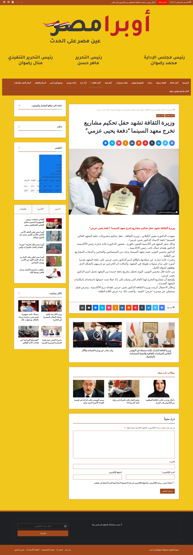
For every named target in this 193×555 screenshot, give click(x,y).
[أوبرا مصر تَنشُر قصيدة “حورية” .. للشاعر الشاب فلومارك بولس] (54, 248)
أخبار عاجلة (174, 83)
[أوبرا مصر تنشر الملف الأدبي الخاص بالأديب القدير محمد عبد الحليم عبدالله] (54, 236)
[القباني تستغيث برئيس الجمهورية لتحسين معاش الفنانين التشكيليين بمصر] (54, 223)
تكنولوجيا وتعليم (138, 83)
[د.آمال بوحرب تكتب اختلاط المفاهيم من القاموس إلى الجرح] (159, 388)
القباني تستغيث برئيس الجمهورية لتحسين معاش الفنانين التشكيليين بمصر (34, 222)
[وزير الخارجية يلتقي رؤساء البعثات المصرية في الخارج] (51, 306)
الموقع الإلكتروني (115, 472)
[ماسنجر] (105, 143)
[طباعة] (82, 308)
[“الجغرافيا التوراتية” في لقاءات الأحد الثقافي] (28, 331)
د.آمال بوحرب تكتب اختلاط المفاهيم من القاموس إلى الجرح (133, 2)
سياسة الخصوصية (48, 549)
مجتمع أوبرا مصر (56, 83)
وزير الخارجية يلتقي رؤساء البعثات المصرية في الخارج (52, 317)
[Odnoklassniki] (125, 143)
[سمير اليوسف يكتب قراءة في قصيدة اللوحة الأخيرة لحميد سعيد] (88, 388)
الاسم (172, 461)
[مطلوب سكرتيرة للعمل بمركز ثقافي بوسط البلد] (54, 273)
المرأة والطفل (40, 83)
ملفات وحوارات (122, 83)
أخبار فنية (108, 83)
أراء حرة (83, 83)
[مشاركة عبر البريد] (89, 308)
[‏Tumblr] (152, 143)
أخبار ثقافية (96, 83)
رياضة (150, 83)
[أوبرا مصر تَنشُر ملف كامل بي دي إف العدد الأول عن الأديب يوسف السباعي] (54, 261)
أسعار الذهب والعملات (22, 83)
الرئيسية (185, 83)
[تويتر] (165, 143)
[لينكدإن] (158, 143)
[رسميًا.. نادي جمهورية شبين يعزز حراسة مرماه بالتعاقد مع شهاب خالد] (28, 306)
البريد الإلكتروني (168, 472)
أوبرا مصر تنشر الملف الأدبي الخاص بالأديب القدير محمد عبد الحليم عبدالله (31, 235)
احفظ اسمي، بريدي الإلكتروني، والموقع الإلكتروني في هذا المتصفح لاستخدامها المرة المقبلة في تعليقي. (133, 482)
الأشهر (57, 209)
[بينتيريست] (145, 143)
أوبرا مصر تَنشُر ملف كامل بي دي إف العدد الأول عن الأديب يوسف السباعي (32, 260)
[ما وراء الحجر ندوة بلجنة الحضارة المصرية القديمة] (51, 331)
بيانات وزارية (71, 83)
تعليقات (22, 209)
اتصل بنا (60, 549)
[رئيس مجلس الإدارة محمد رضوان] (96, 39)
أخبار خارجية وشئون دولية (179, 91)
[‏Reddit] (139, 143)
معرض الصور (20, 549)
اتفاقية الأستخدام (32, 549)
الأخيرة (40, 209)
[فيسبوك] (172, 143)
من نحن (68, 549)
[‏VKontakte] (132, 143)
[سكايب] (112, 143)
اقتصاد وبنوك (161, 83)
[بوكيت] (119, 143)
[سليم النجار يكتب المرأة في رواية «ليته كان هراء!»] (123, 388)
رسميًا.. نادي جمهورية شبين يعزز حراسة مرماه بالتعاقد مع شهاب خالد (29, 317)
